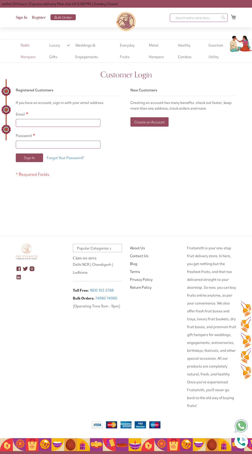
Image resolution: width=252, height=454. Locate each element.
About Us (137, 247)
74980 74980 (106, 298)
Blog (133, 263)
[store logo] (126, 21)
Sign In (21, 17)
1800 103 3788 (102, 290)
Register (39, 17)
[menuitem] (31, 51)
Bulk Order (63, 17)
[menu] (126, 51)
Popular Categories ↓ (94, 248)
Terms (135, 271)
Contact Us (139, 255)
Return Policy (141, 287)
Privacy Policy (141, 279)
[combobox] (199, 18)
